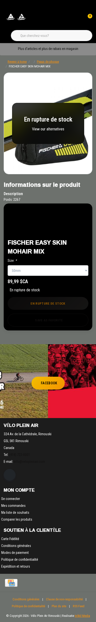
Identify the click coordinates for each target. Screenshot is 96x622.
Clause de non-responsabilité (64, 599)
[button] (71, 216)
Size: (12, 261)
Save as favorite (49, 320)
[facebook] (10, 475)
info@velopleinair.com (29, 462)
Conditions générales (26, 599)
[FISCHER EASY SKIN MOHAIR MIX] (48, 123)
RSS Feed (78, 606)
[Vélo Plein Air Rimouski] (16, 19)
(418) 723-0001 (19, 455)
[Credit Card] (11, 583)
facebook (49, 383)
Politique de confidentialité (28, 606)
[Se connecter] (78, 20)
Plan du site (59, 606)
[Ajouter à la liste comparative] (71, 229)
